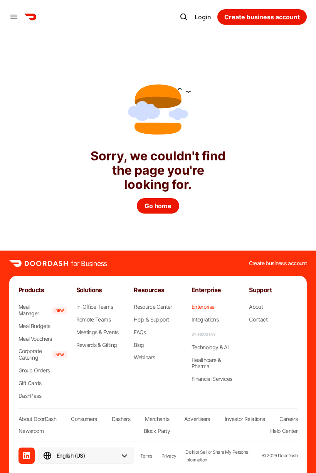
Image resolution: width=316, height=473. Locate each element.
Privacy (168, 456)
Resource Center (153, 307)
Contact (258, 319)
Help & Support (151, 319)
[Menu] (13, 17)
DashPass (29, 396)
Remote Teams (93, 319)
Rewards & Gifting (96, 345)
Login (203, 17)
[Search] (183, 17)
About (256, 307)
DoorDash (288, 455)
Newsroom (31, 431)
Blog (139, 345)
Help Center (284, 431)
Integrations (205, 319)
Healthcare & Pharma (206, 363)
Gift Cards (30, 383)
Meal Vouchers (35, 339)
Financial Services (212, 379)
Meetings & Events (97, 332)
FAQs (140, 332)
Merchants (157, 419)
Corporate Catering (30, 354)
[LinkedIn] (26, 456)
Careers (288, 419)
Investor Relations (245, 419)
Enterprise (203, 307)
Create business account (278, 263)
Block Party (157, 431)
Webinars (144, 357)
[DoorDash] (30, 16)
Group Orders (34, 370)
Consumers (84, 419)
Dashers (121, 419)
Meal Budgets (34, 326)
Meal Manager (28, 310)
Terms (146, 456)
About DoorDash (37, 419)
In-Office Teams (94, 307)
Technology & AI (210, 347)
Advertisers (197, 419)
